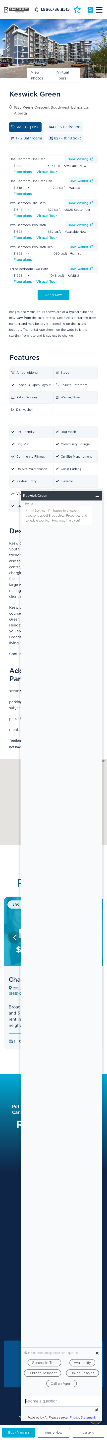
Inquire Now (53, 1432)
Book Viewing (78, 159)
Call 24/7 (88, 1432)
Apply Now (53, 295)
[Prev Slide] (14, 937)
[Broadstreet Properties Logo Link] (16, 10)
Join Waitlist (79, 181)
